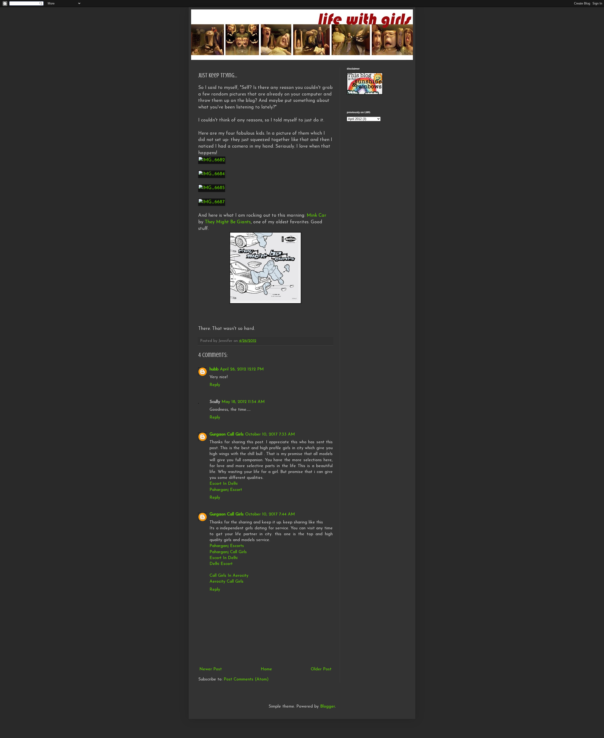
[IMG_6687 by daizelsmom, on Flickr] (211, 202)
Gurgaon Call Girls (227, 434)
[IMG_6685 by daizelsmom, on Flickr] (211, 188)
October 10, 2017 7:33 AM (270, 434)
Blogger (327, 707)
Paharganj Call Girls (228, 552)
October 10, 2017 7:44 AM (270, 514)
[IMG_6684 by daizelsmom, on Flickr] (211, 174)
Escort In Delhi (224, 484)
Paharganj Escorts (227, 546)
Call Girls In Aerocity (229, 576)
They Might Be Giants (228, 222)
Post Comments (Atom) (246, 679)
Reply (215, 385)
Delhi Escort (221, 564)
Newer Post (210, 669)
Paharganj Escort (226, 490)
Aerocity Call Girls (226, 582)
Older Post (321, 669)
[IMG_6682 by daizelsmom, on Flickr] (211, 160)
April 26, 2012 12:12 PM (242, 369)
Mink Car (316, 215)
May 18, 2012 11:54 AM (243, 402)
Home (266, 669)
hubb (214, 369)
